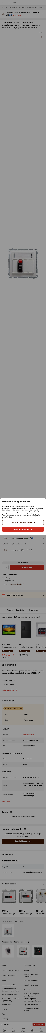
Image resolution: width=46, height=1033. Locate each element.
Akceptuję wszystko (23, 529)
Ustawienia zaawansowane (23, 522)
